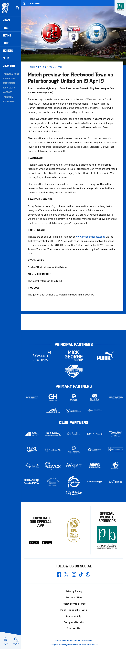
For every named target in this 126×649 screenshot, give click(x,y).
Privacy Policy (73, 591)
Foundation (9, 78)
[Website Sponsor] (120, 7)
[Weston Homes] (42, 355)
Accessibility (74, 615)
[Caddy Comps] (32, 450)
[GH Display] (53, 397)
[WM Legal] (53, 450)
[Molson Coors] (74, 434)
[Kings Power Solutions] (73, 371)
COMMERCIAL (9, 83)
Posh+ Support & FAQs (73, 609)
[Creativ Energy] (95, 482)
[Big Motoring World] (74, 493)
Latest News (34, 3)
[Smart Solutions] (95, 397)
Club (6, 58)
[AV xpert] (74, 465)
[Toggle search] (17, 8)
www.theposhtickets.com (90, 236)
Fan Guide (8, 96)
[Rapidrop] (74, 481)
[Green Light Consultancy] (74, 450)
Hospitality (9, 87)
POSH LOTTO (8, 101)
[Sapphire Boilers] (32, 466)
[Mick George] (73, 355)
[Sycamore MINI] (95, 411)
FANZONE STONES (11, 73)
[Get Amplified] (115, 481)
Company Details (74, 622)
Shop (6, 43)
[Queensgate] (95, 450)
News (6, 20)
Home (24, 3)
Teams (7, 35)
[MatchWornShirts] (95, 465)
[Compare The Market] (74, 397)
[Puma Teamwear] (105, 355)
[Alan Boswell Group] (32, 433)
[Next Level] (115, 398)
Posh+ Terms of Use (74, 603)
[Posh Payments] (32, 481)
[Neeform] (115, 449)
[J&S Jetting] (53, 434)
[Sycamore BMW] (74, 411)
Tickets (8, 50)
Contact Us (73, 628)
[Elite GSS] (95, 434)
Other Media (72, 644)
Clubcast (93, 644)
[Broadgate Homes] (53, 482)
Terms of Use (74, 597)
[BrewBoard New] (115, 465)
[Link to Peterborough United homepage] (7, 8)
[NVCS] (53, 465)
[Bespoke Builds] (53, 411)
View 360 (9, 65)
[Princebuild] (32, 397)
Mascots (7, 92)
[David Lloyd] (115, 434)
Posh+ (7, 28)
